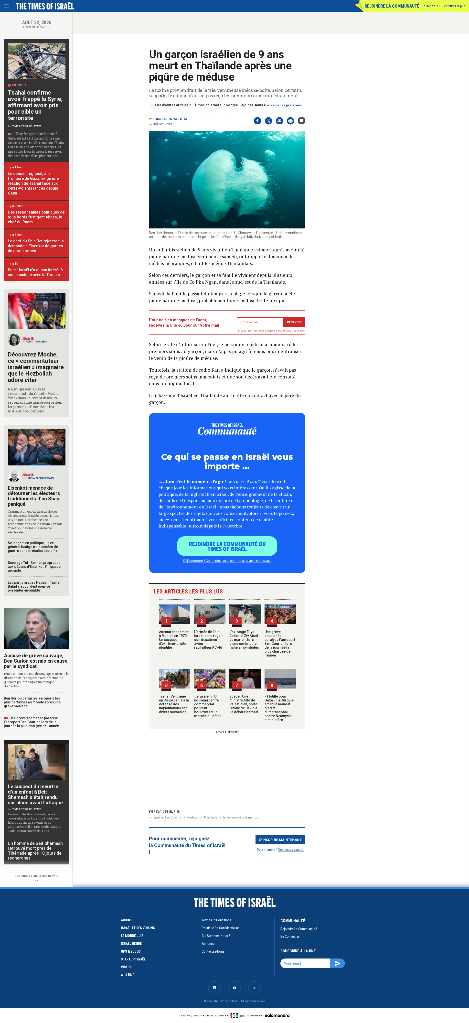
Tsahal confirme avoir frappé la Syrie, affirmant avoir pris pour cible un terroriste (35, 105)
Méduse (192, 817)
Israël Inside (131, 944)
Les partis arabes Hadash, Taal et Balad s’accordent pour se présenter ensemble (34, 586)
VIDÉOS (126, 967)
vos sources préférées (284, 105)
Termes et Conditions (216, 920)
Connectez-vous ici (291, 849)
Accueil (127, 920)
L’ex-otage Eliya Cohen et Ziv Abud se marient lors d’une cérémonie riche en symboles (244, 639)
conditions (285, 330)
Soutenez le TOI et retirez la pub (443, 6)
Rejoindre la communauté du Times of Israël (227, 546)
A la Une (127, 975)
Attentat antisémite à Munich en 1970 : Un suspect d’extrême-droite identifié (174, 639)
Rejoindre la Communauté (392, 6)
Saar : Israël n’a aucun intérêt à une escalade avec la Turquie (35, 272)
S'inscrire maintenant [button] (280, 839)
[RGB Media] (238, 1015)
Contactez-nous (213, 951)
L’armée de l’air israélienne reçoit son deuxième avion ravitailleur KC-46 (208, 639)
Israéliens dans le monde (240, 817)
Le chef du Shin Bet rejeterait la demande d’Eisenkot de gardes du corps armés (36, 246)
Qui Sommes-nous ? (216, 936)
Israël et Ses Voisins (167, 817)
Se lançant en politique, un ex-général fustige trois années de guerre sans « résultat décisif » (33, 547)
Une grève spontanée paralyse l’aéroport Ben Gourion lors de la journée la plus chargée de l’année (280, 643)
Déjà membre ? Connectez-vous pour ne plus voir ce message (227, 560)
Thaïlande (210, 817)
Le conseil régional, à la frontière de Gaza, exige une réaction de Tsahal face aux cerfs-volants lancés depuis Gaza (33, 183)
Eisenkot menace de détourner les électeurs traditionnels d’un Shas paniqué (34, 496)
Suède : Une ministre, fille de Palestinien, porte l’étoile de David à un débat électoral (243, 704)
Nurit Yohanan (37, 341)
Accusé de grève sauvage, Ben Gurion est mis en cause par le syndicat (35, 661)
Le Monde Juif (132, 936)
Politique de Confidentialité (220, 928)
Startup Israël (133, 959)
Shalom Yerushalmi (40, 477)
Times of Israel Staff (171, 119)
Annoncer (208, 944)
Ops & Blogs (131, 951)
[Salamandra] (277, 1015)
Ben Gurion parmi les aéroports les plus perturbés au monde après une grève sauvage (32, 702)
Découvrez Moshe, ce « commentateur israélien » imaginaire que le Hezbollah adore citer (36, 367)
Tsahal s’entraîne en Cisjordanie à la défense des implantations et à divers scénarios (174, 704)
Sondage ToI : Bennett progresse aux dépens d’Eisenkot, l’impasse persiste (34, 566)
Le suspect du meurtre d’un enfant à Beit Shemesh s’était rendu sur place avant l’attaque (35, 795)
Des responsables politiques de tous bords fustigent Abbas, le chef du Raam (36, 217)
